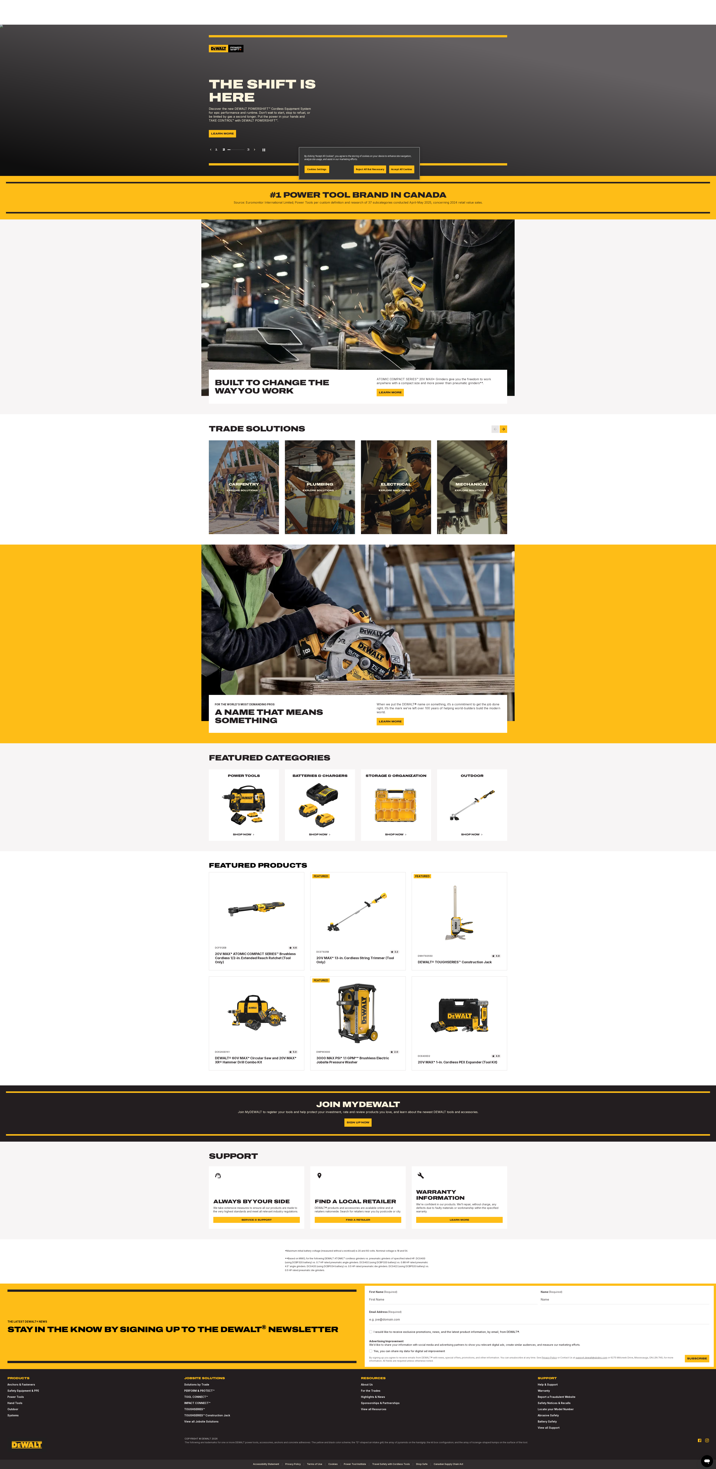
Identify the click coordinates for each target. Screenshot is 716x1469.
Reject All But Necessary (370, 169)
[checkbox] (370, 1331)
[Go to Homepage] (26, 1444)
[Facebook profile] (700, 1440)
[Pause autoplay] (264, 149)
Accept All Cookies (401, 169)
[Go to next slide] (503, 429)
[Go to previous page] (211, 149)
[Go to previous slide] (495, 429)
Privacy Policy (549, 1357)
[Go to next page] (254, 149)
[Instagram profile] (707, 1440)
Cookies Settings (316, 169)
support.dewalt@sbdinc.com (591, 1357)
